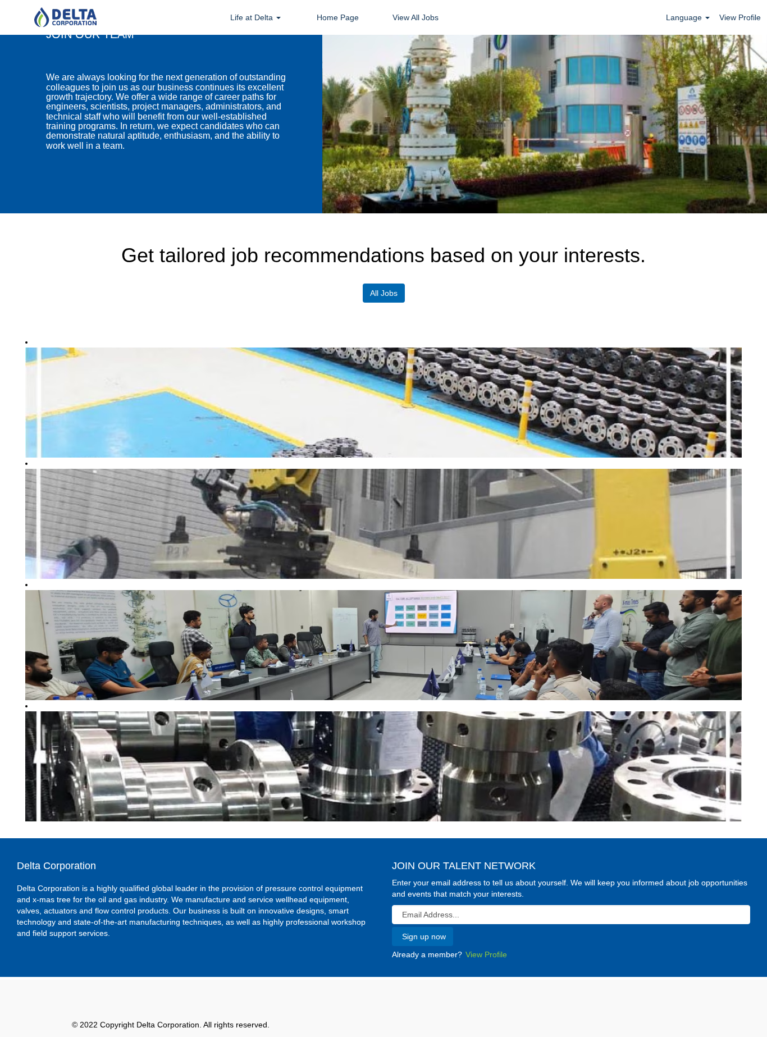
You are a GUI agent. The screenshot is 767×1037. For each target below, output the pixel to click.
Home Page (338, 17)
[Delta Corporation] (65, 17)
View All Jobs (415, 17)
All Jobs (384, 293)
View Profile (740, 17)
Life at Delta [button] (252, 17)
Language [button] (685, 17)
